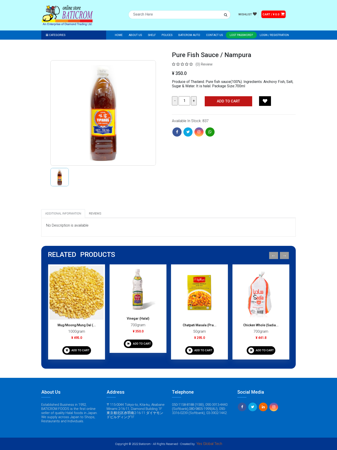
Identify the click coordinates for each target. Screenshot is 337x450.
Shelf (152, 35)
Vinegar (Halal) (138, 318)
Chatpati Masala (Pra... (199, 325)
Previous (273, 255)
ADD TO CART (80, 350)
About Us (135, 35)
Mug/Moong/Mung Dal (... (77, 325)
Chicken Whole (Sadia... (261, 325)
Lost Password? (241, 35)
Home (119, 35)
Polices (167, 35)
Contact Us (214, 35)
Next (284, 255)
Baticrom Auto (189, 35)
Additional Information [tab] (63, 213)
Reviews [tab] (95, 213)
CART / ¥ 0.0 (271, 14)
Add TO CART (228, 101)
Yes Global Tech (209, 444)
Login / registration (274, 35)
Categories (57, 35)
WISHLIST (245, 14)
